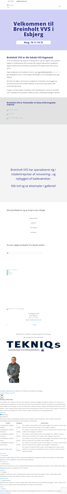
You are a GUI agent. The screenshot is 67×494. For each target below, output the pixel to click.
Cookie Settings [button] (4, 393)
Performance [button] (3, 461)
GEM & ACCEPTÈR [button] (5, 493)
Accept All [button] (12, 393)
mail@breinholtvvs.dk (35, 320)
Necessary (5, 414)
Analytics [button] (2, 470)
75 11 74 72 (11, 1)
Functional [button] (3, 453)
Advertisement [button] (4, 478)
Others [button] (2, 487)
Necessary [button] (3, 412)
